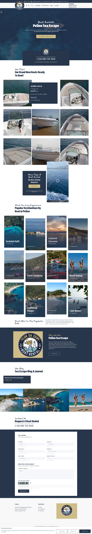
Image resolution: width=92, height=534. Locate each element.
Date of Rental (21, 456)
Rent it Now (34, 97)
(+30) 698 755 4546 (46, 59)
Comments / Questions (22, 468)
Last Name (49, 441)
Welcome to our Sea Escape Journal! (14, 378)
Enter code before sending (24, 480)
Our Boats (38, 5)
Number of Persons (51, 456)
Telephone (49, 449)
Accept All (85, 531)
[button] (1, 12)
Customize (62, 531)
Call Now (71, 4)
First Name (20, 441)
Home (32, 5)
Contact (56, 5)
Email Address (21, 449)
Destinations (45, 5)
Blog (52, 5)
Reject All (73, 531)
